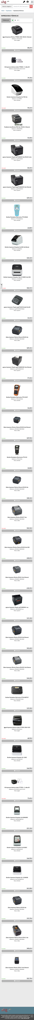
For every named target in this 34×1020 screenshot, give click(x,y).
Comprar (17, 50)
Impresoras (9, 10)
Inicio (2, 10)
